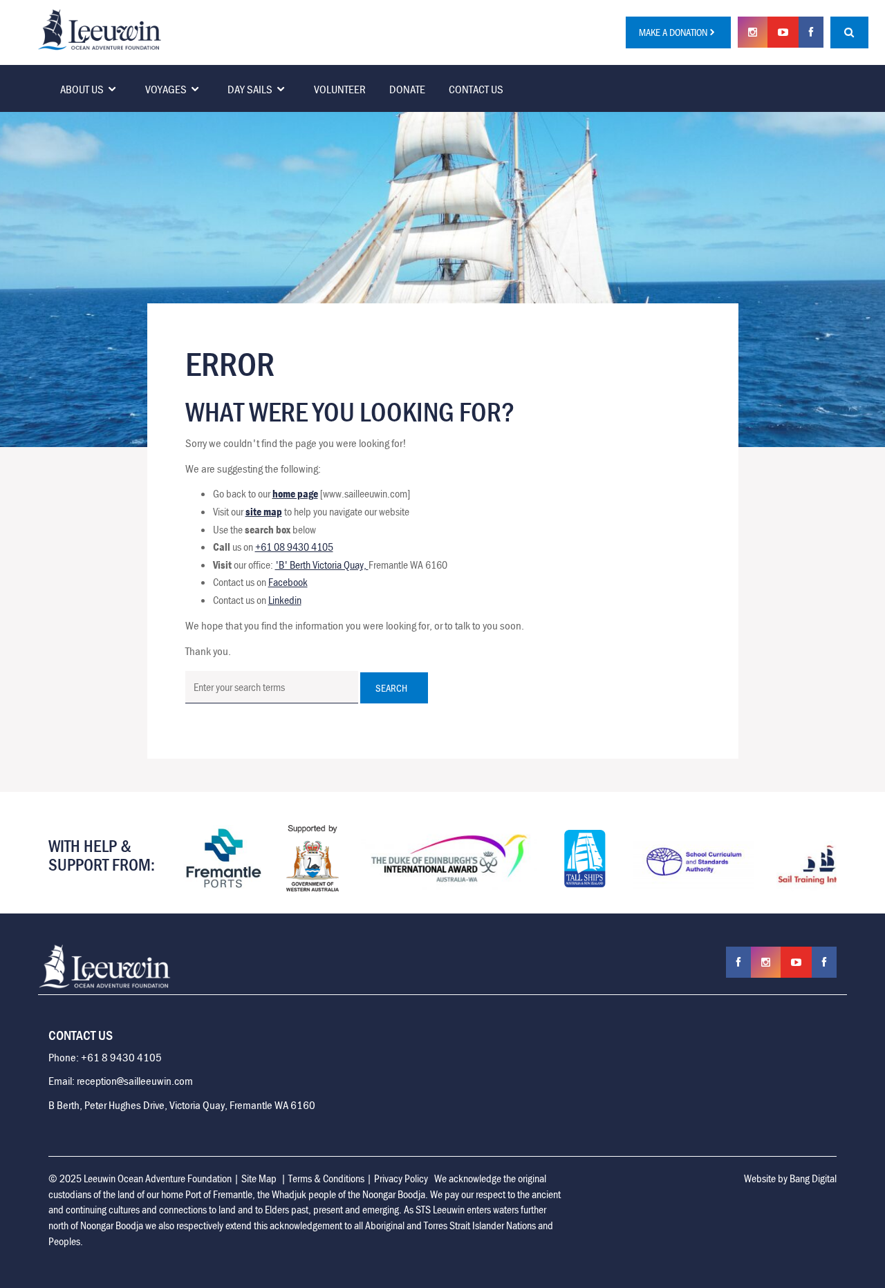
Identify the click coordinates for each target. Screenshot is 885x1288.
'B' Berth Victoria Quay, (322, 564)
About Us (82, 89)
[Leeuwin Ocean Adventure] (100, 28)
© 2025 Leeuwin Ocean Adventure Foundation (140, 1178)
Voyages (166, 89)
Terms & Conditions (326, 1178)
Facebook (288, 582)
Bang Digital (813, 1178)
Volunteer (340, 89)
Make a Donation (673, 32)
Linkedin (284, 600)
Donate (407, 89)
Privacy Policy (401, 1178)
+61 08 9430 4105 (294, 546)
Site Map (259, 1178)
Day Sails (249, 89)
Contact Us (476, 89)
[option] (267, 858)
